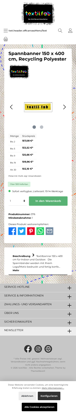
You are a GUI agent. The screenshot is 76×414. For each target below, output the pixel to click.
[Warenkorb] (6, 39)
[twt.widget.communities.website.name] (48, 349)
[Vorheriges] (11, 107)
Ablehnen (27, 395)
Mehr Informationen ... (53, 388)
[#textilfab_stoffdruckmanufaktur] (38, 349)
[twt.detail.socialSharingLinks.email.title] (49, 230)
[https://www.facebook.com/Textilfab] (28, 349)
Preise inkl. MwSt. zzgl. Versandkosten (24, 176)
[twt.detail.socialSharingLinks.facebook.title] (12, 230)
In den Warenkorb (48, 201)
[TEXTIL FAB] (18, 71)
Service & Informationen (23, 295)
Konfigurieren (49, 395)
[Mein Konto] (70, 30)
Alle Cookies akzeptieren (39, 406)
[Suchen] (60, 30)
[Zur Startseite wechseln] (38, 13)
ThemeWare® (38, 371)
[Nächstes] (64, 107)
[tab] (38, 262)
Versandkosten (18, 361)
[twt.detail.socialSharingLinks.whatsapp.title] (40, 230)
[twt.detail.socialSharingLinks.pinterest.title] (31, 230)
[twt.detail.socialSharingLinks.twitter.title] (21, 230)
